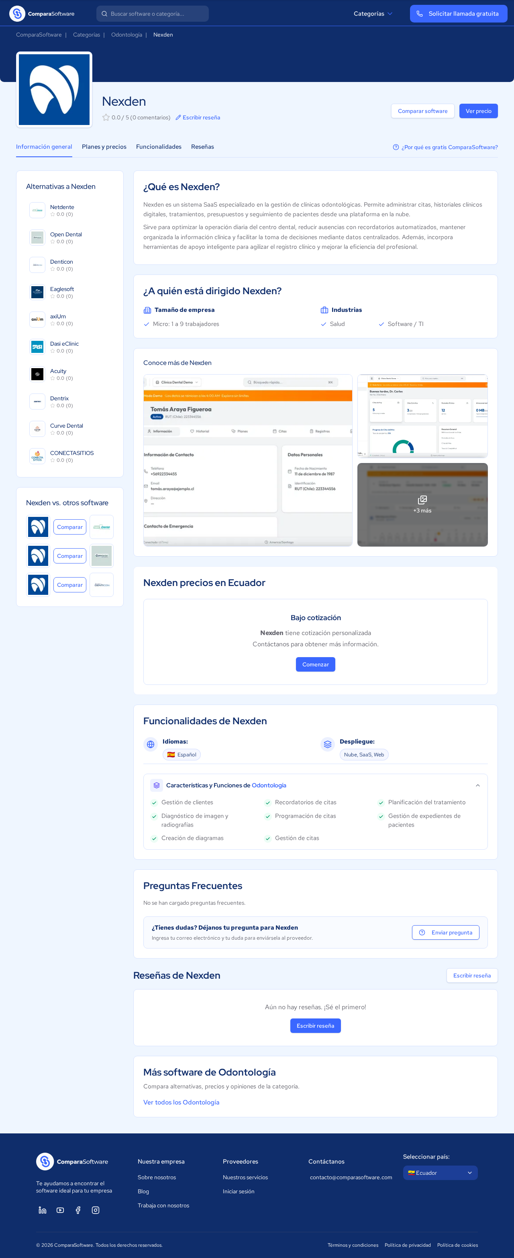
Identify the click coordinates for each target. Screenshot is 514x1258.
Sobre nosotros (157, 1177)
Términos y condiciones (353, 1245)
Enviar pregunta (452, 932)
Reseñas (202, 147)
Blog (143, 1191)
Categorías (369, 14)
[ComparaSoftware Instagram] (95, 1210)
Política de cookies (457, 1245)
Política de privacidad (408, 1245)
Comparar (71, 527)
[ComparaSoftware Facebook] (77, 1210)
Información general (44, 147)
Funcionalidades (159, 147)
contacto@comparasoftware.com (349, 1177)
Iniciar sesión (239, 1191)
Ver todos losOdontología (181, 1102)
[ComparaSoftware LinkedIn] (42, 1210)
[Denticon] (102, 585)
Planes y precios (104, 147)
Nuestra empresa (161, 1162)
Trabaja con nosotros (163, 1205)
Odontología (126, 34)
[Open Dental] (102, 556)
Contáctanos (326, 1162)
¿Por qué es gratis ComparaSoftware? (450, 147)
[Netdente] (102, 527)
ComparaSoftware (39, 34)
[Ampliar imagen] (248, 460)
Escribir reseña (201, 117)
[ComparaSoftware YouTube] (60, 1210)
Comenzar (315, 664)
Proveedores (240, 1162)
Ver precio (479, 111)
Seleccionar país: (426, 1157)
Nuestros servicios (245, 1177)
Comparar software (423, 111)
